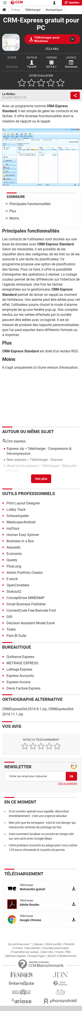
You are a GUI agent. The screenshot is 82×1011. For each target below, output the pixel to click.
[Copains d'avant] (21, 992)
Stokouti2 (14, 591)
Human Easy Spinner (23, 535)
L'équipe (38, 944)
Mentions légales (16, 955)
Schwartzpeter (18, 516)
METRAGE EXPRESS (22, 663)
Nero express (16, 460)
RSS (68, 952)
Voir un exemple (67, 783)
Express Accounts (20, 676)
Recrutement (33, 948)
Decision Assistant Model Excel (31, 623)
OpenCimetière (18, 585)
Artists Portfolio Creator (25, 573)
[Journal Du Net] (60, 975)
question (74, 2)
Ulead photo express (22, 466)
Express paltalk (18, 477)
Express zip (15, 449)
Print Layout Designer (23, 503)
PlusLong (14, 566)
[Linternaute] (21, 983)
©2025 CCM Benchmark (62, 955)
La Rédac (8, 94)
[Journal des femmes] (21, 975)
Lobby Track (16, 509)
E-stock (12, 579)
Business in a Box (20, 541)
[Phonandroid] (60, 1001)
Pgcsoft (31, 66)
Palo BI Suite (16, 636)
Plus (12, 211)
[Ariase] (21, 1000)
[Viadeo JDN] (60, 992)
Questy (12, 560)
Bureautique (54, 10)
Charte (59, 952)
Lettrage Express (19, 669)
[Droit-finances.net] (60, 983)
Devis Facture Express (23, 688)
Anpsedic (14, 547)
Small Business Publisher (26, 604)
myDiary (13, 528)
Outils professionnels (28, 493)
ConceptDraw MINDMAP (25, 598)
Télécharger (33, 10)
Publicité (69, 944)
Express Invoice (18, 682)
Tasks (11, 629)
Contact (18, 948)
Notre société (53, 944)
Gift (9, 617)
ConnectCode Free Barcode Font (31, 610)
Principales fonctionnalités (30, 204)
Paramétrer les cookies (25, 952)
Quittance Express (20, 657)
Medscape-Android (21, 522)
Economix (14, 554)
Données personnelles (56, 948)
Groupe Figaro (36, 955)
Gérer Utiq (47, 952)
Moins (14, 218)
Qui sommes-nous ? (19, 944)
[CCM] (17, 2)
